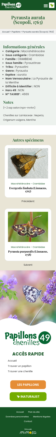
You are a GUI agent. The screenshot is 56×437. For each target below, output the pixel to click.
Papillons (16, 31)
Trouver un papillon (19, 366)
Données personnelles (17, 416)
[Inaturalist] (51, 5)
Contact (28, 421)
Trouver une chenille (20, 371)
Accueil (5, 31)
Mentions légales (41, 416)
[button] (45, 5)
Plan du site (34, 411)
